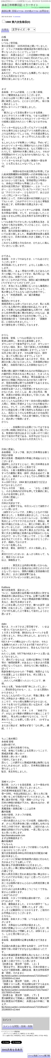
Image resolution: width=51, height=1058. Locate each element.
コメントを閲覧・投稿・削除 (17, 1026)
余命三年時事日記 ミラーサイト (20, 5)
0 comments (16, 16)
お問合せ (44, 11)
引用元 (5, 29)
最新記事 (6, 11)
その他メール (31, 11)
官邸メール (17, 11)
